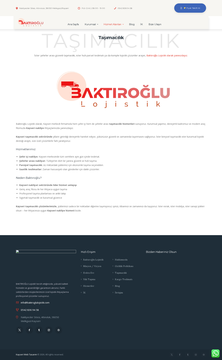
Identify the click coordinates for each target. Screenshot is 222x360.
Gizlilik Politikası (124, 266)
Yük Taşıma (89, 279)
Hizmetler (88, 285)
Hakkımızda (121, 259)
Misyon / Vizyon (92, 266)
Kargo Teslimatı (123, 279)
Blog (117, 285)
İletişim (119, 292)
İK (84, 292)
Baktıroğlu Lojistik (93, 259)
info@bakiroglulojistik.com (35, 302)
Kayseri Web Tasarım (26, 354)
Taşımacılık (121, 272)
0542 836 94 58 (30, 309)
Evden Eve (88, 272)
